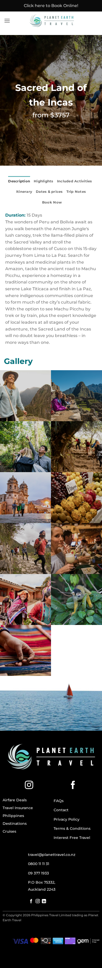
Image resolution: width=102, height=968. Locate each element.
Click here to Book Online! (51, 5)
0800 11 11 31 (38, 864)
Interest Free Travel (72, 838)
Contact (61, 810)
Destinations (15, 823)
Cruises (9, 831)
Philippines (13, 816)
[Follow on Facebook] (73, 785)
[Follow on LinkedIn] (44, 901)
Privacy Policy (67, 819)
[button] (7, 20)
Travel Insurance (18, 808)
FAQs (59, 801)
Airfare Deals (15, 800)
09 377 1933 (38, 873)
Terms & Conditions (72, 828)
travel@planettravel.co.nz (51, 855)
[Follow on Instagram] (29, 785)
